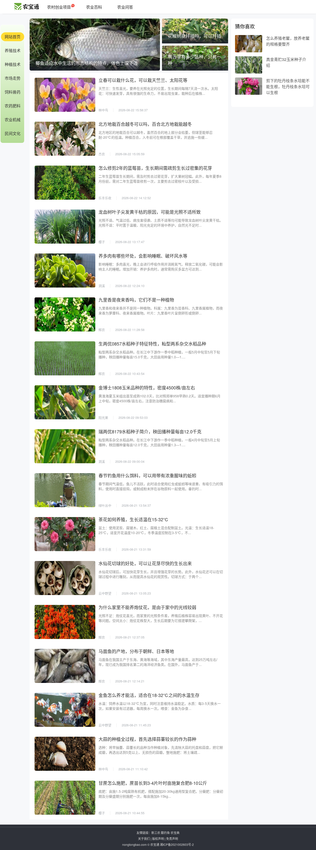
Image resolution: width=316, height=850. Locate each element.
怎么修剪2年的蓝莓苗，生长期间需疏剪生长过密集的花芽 (155, 168)
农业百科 (94, 7)
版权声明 (158, 838)
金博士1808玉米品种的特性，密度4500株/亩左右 (147, 387)
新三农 (155, 833)
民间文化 (12, 133)
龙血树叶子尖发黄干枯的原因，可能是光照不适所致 (150, 212)
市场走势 (12, 78)
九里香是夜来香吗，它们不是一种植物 (136, 299)
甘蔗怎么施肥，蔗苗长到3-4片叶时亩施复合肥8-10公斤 (153, 783)
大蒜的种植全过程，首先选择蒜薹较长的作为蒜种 (147, 739)
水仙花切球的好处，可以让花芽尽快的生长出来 (145, 563)
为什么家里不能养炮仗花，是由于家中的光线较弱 (147, 607)
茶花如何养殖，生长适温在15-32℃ (133, 519)
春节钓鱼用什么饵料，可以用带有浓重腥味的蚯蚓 (147, 475)
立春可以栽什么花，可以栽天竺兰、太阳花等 (143, 80)
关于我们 (144, 838)
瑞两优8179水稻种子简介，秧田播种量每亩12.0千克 (150, 431)
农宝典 (175, 833)
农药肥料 (12, 106)
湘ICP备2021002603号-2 (177, 844)
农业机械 (12, 119)
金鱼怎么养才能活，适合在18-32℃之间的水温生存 (149, 695)
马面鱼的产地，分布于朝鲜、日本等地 (136, 651)
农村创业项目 (59, 7)
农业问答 (125, 7)
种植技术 (12, 64)
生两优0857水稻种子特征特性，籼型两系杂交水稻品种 (152, 343)
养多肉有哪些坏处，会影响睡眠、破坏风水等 (143, 255)
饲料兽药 (12, 92)
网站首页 (12, 36)
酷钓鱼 (165, 833)
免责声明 (172, 838)
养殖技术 (12, 50)
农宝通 (154, 844)
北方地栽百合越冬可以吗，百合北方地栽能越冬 (145, 124)
